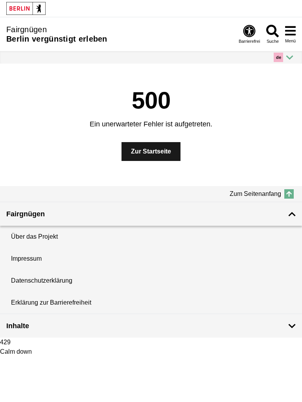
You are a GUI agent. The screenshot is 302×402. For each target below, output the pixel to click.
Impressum (26, 258)
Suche (273, 41)
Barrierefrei (249, 41)
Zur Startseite (151, 151)
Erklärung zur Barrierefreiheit (51, 302)
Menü (290, 40)
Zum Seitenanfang (255, 193)
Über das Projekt (34, 236)
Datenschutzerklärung (41, 280)
